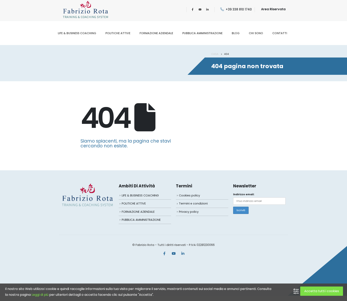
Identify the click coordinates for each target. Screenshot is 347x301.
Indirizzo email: (243, 194)
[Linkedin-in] (207, 9)
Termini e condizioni (193, 203)
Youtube (173, 253)
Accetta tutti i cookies (321, 291)
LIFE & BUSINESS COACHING (77, 33)
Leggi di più (40, 294)
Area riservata (273, 9)
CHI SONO (256, 33)
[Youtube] (200, 9)
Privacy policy (189, 212)
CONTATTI (279, 33)
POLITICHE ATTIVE (117, 33)
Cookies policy (189, 195)
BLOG (236, 33)
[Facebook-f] (192, 9)
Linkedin (183, 253)
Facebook (164, 253)
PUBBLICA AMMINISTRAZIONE (202, 33)
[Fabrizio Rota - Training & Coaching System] (85, 9)
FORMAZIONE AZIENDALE (156, 33)
